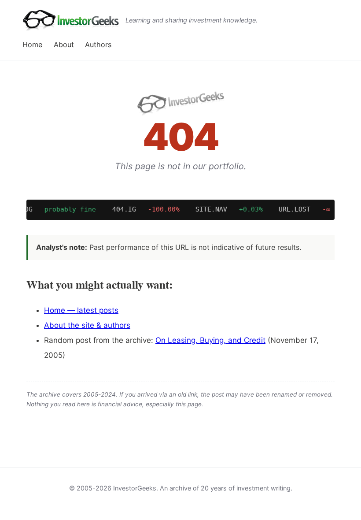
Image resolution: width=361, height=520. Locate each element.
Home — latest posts (81, 310)
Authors (98, 44)
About (64, 44)
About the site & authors (87, 325)
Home (32, 44)
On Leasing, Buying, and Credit (210, 340)
